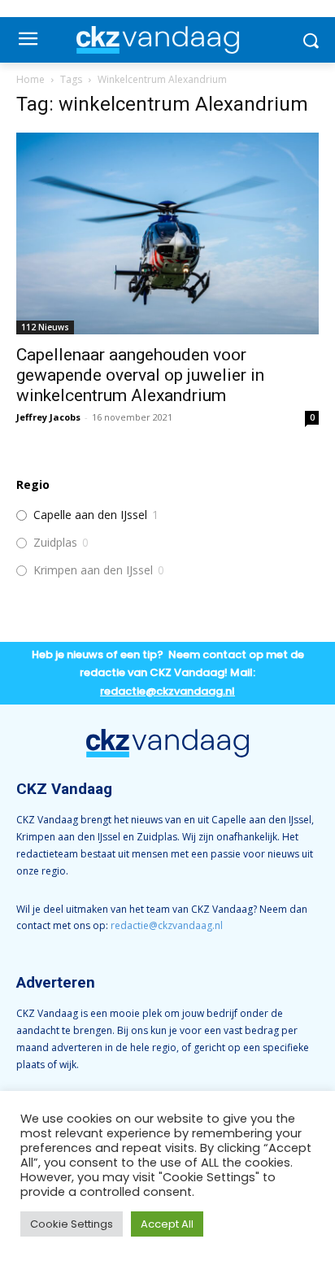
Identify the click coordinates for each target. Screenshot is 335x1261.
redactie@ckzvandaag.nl (167, 925)
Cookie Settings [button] (71, 1224)
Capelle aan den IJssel (90, 515)
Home (30, 79)
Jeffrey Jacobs (48, 417)
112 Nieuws (45, 327)
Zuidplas (55, 542)
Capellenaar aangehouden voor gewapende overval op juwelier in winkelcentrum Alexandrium (140, 375)
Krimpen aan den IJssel (93, 570)
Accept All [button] (167, 1224)
